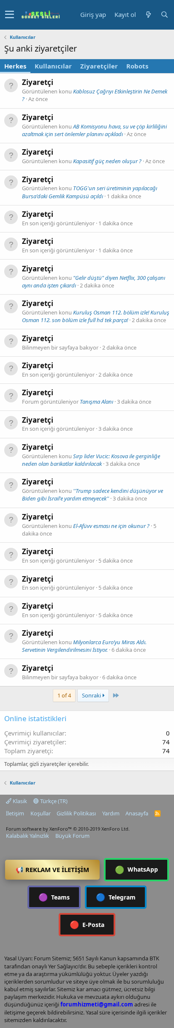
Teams (54, 897)
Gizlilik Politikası (76, 813)
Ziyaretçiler (99, 66)
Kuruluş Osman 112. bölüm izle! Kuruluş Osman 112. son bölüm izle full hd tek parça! (95, 316)
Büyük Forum (72, 835)
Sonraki (92, 695)
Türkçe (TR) (53, 801)
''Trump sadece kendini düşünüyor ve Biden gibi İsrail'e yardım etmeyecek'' (92, 494)
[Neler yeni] (148, 15)
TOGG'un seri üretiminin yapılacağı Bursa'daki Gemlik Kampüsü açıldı (89, 192)
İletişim (15, 813)
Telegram (116, 897)
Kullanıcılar (53, 66)
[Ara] (164, 15)
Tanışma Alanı (96, 401)
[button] (9, 15)
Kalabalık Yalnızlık (27, 835)
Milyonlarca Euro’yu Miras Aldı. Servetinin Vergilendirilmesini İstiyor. (84, 645)
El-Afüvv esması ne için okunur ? (111, 526)
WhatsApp (136, 869)
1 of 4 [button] (64, 695)
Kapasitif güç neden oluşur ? (107, 161)
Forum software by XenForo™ (68, 829)
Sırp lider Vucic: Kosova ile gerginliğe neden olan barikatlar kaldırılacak (91, 460)
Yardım (111, 813)
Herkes (15, 66)
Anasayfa (136, 813)
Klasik (19, 801)
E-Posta (87, 924)
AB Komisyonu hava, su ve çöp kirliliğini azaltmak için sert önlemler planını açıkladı (94, 130)
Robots (137, 66)
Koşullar (40, 813)
